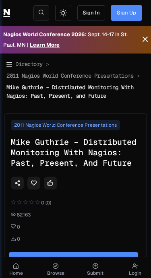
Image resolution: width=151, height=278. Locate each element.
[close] (145, 40)
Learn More (45, 44)
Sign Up (126, 12)
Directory (29, 64)
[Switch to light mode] (63, 13)
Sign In (91, 12)
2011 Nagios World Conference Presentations (69, 75)
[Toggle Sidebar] (9, 64)
